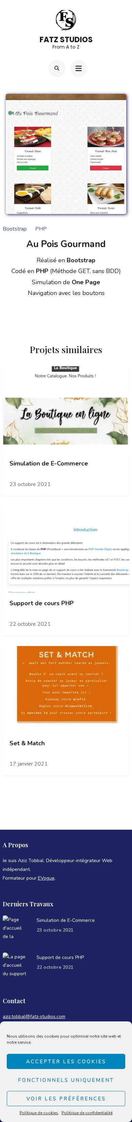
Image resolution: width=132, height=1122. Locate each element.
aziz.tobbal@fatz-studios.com (34, 1016)
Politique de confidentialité (87, 1113)
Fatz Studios (66, 39)
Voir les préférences (66, 1098)
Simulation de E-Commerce (48, 464)
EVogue (46, 878)
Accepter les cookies (66, 1061)
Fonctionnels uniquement (66, 1080)
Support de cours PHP (41, 603)
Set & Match (27, 743)
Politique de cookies (39, 1113)
